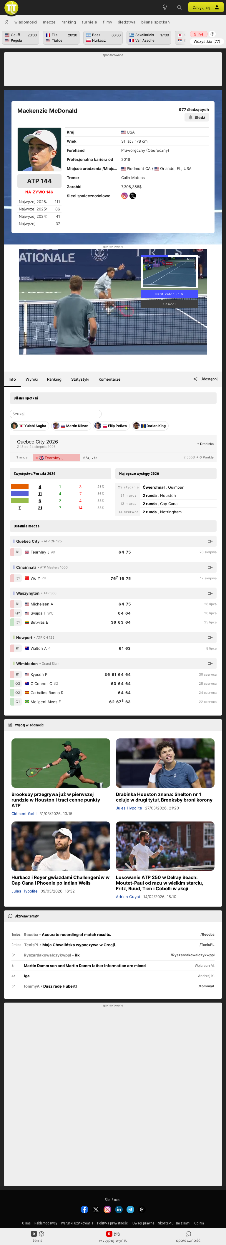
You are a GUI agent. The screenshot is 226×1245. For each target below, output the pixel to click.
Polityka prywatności (113, 1223)
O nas (26, 1223)
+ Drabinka (205, 444)
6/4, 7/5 (90, 458)
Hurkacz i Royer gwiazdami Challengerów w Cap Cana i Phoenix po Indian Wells (60, 880)
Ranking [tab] (54, 379)
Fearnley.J (54, 458)
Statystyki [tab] (80, 379)
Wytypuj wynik (113, 1240)
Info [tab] (12, 379)
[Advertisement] (113, 71)
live (199, 34)
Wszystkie (207, 41)
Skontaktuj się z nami (174, 1223)
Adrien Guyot (128, 896)
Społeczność (188, 1240)
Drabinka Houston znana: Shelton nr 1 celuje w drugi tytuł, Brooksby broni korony (164, 797)
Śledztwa (127, 22)
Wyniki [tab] (32, 379)
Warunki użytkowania (77, 1223)
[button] (179, 7)
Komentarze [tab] (110, 379)
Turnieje (89, 22)
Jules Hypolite (129, 808)
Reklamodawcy (45, 1223)
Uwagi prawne (143, 1223)
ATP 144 (39, 181)
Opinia (199, 1223)
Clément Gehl (23, 813)
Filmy (107, 22)
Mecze (49, 22)
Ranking (69, 22)
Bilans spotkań (155, 22)
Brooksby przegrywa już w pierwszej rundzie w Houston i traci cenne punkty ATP (55, 800)
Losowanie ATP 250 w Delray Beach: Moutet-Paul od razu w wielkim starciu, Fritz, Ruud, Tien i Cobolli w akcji (159, 883)
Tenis (38, 1240)
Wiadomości (25, 22)
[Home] (6, 22)
